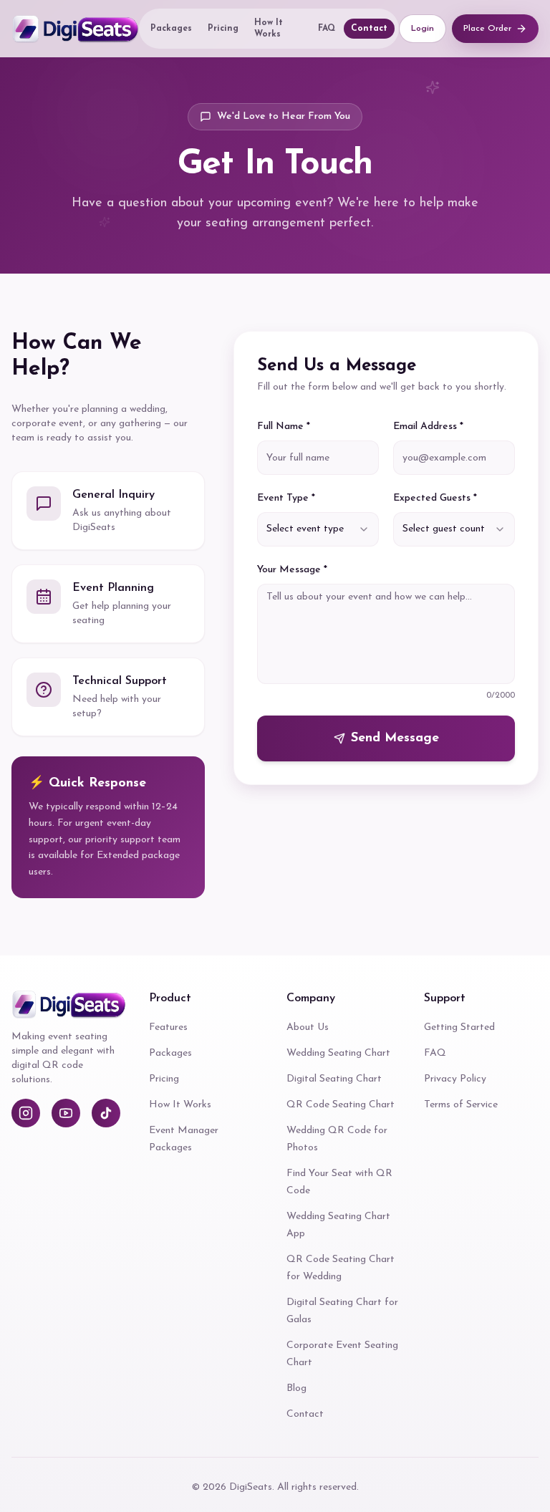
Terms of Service (461, 1104)
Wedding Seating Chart (338, 1053)
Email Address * (428, 426)
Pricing (223, 28)
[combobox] (318, 529)
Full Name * (283, 426)
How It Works (268, 29)
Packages (171, 28)
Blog (296, 1388)
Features (168, 1027)
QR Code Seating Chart (340, 1104)
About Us (307, 1027)
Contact (369, 28)
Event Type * (286, 498)
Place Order (487, 28)
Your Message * (292, 569)
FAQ (326, 28)
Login (422, 28)
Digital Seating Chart (334, 1079)
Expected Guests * (435, 498)
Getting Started (459, 1027)
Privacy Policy (455, 1079)
